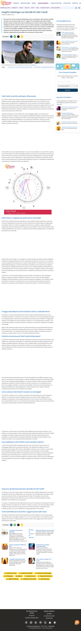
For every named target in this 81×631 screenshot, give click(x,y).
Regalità (27, 8)
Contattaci (49, 613)
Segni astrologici (56, 3)
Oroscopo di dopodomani (44, 573)
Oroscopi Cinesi (25, 3)
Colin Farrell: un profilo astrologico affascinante (20, 67)
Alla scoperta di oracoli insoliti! (69, 108)
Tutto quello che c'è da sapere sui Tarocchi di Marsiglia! (70, 49)
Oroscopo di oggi (11, 573)
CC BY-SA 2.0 (33, 65)
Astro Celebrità (43, 3)
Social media (49, 618)
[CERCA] (79, 8)
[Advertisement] (28, 82)
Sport (32, 8)
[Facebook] (11, 36)
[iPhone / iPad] (50, 622)
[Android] (55, 622)
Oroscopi (16, 3)
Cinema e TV (15, 8)
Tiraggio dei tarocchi (46, 576)
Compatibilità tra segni (29, 579)
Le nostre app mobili (49, 616)
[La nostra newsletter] (76, 8)
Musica (21, 8)
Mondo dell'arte (45, 8)
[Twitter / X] (18, 36)
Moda (37, 8)
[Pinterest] (40, 622)
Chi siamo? (32, 615)
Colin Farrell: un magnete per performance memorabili (48, 67)
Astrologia (66, 3)
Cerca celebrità (55, 8)
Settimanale (9, 576)
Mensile (20, 576)
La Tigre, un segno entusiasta (69, 122)
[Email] (22, 36)
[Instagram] (31, 622)
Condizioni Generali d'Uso (32, 618)
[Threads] (36, 622)
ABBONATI (67, 90)
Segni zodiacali (45, 579)
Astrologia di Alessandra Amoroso (69, 115)
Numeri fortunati (13, 579)
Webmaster (51, 626)
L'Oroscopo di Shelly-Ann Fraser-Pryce (70, 57)
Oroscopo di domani (26, 573)
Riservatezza (44, 626)
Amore (34, 3)
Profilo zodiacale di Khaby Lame (69, 35)
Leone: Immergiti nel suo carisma (69, 42)
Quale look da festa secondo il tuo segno (69, 128)
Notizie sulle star (5, 8)
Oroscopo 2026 (31, 576)
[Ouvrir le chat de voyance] (77, 622)
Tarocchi (75, 3)
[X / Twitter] (45, 622)
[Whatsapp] (14, 36)
